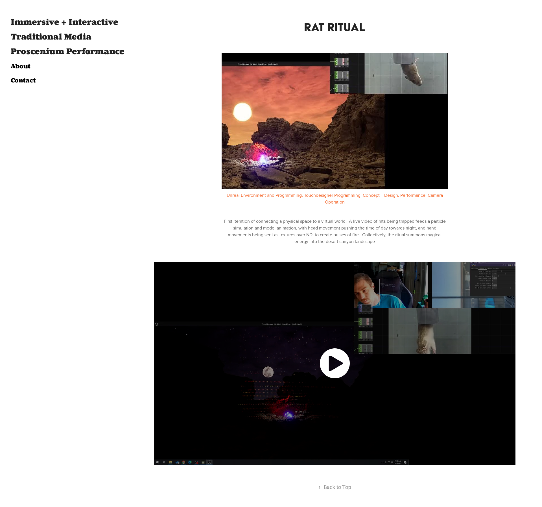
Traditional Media (51, 37)
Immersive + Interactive (64, 22)
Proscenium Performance (67, 51)
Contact (23, 80)
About (20, 66)
